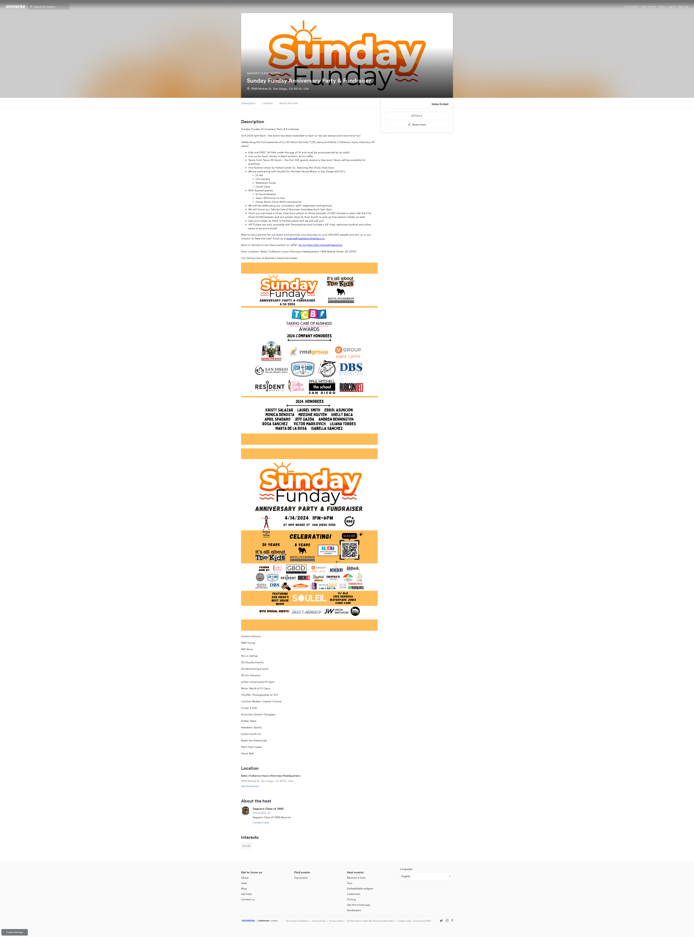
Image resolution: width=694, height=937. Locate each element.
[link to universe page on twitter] (441, 921)
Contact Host (261, 822)
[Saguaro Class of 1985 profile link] (245, 815)
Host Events (648, 6)
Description (248, 103)
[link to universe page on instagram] (447, 921)
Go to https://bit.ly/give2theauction (321, 244)
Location (267, 103)
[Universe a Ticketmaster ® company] (260, 920)
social (246, 845)
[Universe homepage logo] (15, 7)
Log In (672, 6)
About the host (288, 103)
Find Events (631, 6)
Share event (419, 124)
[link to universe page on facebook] (452, 921)
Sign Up (683, 6)
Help (662, 6)
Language (406, 868)
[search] (31, 6)
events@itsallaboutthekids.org (306, 238)
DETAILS (416, 115)
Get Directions (250, 786)
